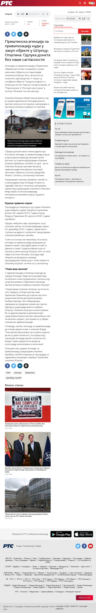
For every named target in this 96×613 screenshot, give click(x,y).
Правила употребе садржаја (36, 606)
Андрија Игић (45, 24)
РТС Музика (52, 581)
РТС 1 (12, 579)
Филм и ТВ (9, 575)
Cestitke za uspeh (62, 164)
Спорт (8, 566)
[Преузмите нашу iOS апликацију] (83, 534)
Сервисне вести (45, 560)
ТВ (7, 579)
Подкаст (72, 560)
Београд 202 (69, 585)
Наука (19, 575)
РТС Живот (71, 579)
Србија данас (44, 558)
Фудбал (16, 566)
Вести (9, 558)
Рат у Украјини (21, 560)
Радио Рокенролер (22, 587)
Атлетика (75, 566)
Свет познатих (76, 573)
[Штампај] (26, 34)
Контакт (24, 592)
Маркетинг (34, 592)
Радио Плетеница (84, 585)
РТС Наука (47, 579)
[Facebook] (7, 34)
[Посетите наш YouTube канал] (90, 546)
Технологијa (52, 573)
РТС (17, 592)
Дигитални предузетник (44, 575)
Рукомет (52, 566)
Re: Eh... (58, 175)
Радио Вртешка (54, 587)
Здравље (88, 573)
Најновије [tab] (59, 25)
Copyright (19, 606)
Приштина (29, 372)
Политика (17, 558)
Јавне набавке (47, 592)
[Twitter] (13, 34)
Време (33, 560)
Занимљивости (28, 573)
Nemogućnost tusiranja (64, 152)
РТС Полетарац (66, 581)
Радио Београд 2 (36, 585)
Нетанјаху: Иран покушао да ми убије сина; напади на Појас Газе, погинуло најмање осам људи (66, 64)
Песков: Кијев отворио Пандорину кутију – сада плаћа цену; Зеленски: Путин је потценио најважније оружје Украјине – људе (67, 77)
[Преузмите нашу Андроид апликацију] (61, 534)
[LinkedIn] (19, 34)
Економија (77, 558)
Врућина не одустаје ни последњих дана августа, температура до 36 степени (65, 39)
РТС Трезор (39, 581)
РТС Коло (27, 581)
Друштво (67, 558)
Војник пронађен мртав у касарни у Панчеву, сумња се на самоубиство (66, 89)
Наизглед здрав (85, 575)
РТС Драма (59, 579)
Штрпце (17, 372)
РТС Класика (84, 579)
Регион (27, 558)
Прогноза (60, 18)
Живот (17, 573)
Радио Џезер (69, 587)
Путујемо (63, 573)
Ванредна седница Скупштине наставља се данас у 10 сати (67, 50)
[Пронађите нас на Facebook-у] (84, 546)
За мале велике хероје (66, 575)
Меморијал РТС (56, 568)
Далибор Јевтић (13, 378)
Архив (80, 587)
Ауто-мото (85, 566)
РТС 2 (19, 579)
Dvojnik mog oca (62, 140)
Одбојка (43, 566)
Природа (28, 575)
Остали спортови (40, 568)
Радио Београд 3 (53, 585)
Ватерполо (63, 566)
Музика (41, 573)
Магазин (8, 573)
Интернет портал (73, 592)
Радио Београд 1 (19, 585)
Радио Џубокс (39, 587)
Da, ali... (58, 129)
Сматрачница (60, 560)
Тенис (34, 566)
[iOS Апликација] (72, 108)
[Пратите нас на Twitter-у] (78, 546)
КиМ (8, 372)
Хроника (56, 558)
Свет (35, 558)
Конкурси (60, 592)
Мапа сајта (84, 598)
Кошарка (26, 566)
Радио (7, 585)
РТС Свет (36, 579)
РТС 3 (27, 579)
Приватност (8, 606)
